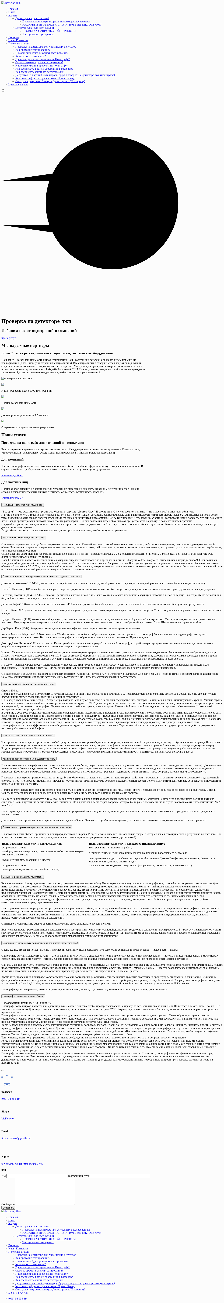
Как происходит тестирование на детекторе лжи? (29, 758)
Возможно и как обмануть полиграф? (22, 877)
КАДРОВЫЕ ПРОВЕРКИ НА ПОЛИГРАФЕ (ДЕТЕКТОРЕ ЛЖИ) (62, 24)
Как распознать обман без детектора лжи (39, 71)
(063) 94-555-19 (10, 1098)
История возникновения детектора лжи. (24, 537)
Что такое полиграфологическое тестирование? (28, 735)
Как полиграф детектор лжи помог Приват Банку (45, 78)
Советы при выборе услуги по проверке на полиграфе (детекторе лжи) (40, 943)
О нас (11, 11)
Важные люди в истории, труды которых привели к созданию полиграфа (41, 576)
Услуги (12, 15)
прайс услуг (8, 337)
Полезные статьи (18, 43)
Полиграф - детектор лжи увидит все (22, 505)
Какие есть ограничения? (30, 56)
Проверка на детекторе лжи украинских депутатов (45, 46)
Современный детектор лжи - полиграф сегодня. (29, 684)
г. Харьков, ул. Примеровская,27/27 (22, 1163)
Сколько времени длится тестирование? (39, 62)
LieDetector (8, 1118)
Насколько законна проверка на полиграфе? (41, 65)
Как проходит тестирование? (32, 49)
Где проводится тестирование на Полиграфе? (42, 59)
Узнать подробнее (12, 475)
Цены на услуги (18, 84)
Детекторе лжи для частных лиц (34, 27)
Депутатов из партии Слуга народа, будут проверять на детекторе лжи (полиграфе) (65, 74)
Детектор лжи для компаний (32, 18)
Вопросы (13, 37)
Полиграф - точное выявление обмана (23, 996)
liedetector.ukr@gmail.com (16, 1138)
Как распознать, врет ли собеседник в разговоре (44, 68)
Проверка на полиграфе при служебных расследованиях (56, 21)
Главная (13, 8)
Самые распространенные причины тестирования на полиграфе (37, 827)
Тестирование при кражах (38, 34)
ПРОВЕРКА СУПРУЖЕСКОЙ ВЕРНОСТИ (49, 30)
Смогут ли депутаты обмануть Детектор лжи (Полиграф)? (50, 81)
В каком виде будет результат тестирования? (41, 52)
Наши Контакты (18, 40)
